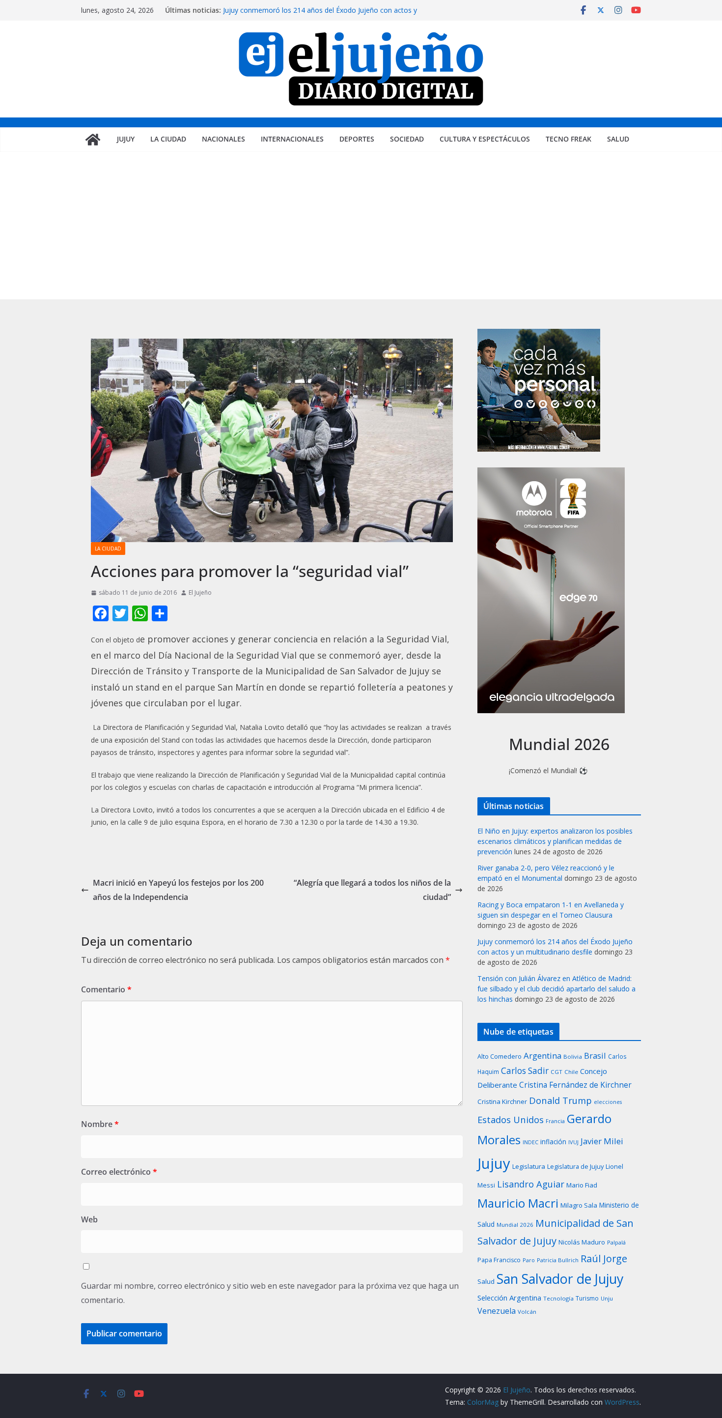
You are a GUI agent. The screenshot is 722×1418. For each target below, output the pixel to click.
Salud (618, 139)
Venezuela (496, 1310)
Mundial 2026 (515, 1224)
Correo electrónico (119, 1171)
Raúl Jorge (604, 1258)
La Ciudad (168, 139)
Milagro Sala (578, 1205)
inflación (553, 1141)
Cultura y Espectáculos (485, 139)
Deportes (356, 139)
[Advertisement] (361, 225)
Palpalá (616, 1242)
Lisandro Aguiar (530, 1184)
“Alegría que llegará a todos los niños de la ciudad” (372, 889)
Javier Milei (602, 1141)
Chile (571, 1071)
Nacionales (223, 139)
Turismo (587, 1298)
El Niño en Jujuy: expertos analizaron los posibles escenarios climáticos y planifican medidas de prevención (555, 841)
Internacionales (292, 139)
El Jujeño (200, 592)
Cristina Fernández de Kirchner (575, 1084)
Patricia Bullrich (558, 1260)
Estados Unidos (510, 1119)
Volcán (527, 1311)
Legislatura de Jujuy (575, 1166)
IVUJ (573, 1142)
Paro (529, 1260)
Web (89, 1219)
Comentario (106, 989)
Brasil (595, 1055)
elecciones (608, 1102)
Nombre (100, 1124)
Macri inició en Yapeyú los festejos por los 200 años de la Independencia (178, 889)
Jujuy (126, 139)
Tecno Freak (568, 139)
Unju (607, 1298)
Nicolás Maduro (581, 1242)
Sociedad (407, 139)
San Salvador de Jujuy (560, 1279)
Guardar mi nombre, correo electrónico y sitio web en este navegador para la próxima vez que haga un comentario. (270, 1292)
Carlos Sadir (525, 1070)
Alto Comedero (499, 1056)
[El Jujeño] (93, 139)
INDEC (530, 1142)
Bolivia (572, 1056)
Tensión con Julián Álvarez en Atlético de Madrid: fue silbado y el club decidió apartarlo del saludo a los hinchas (556, 989)
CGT (556, 1071)
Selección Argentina (509, 1297)
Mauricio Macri (517, 1203)
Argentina (542, 1055)
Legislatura (528, 1166)
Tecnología (558, 1298)
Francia (555, 1121)
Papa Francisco (499, 1260)
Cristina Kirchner (502, 1101)
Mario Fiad (581, 1185)
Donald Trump (560, 1100)
